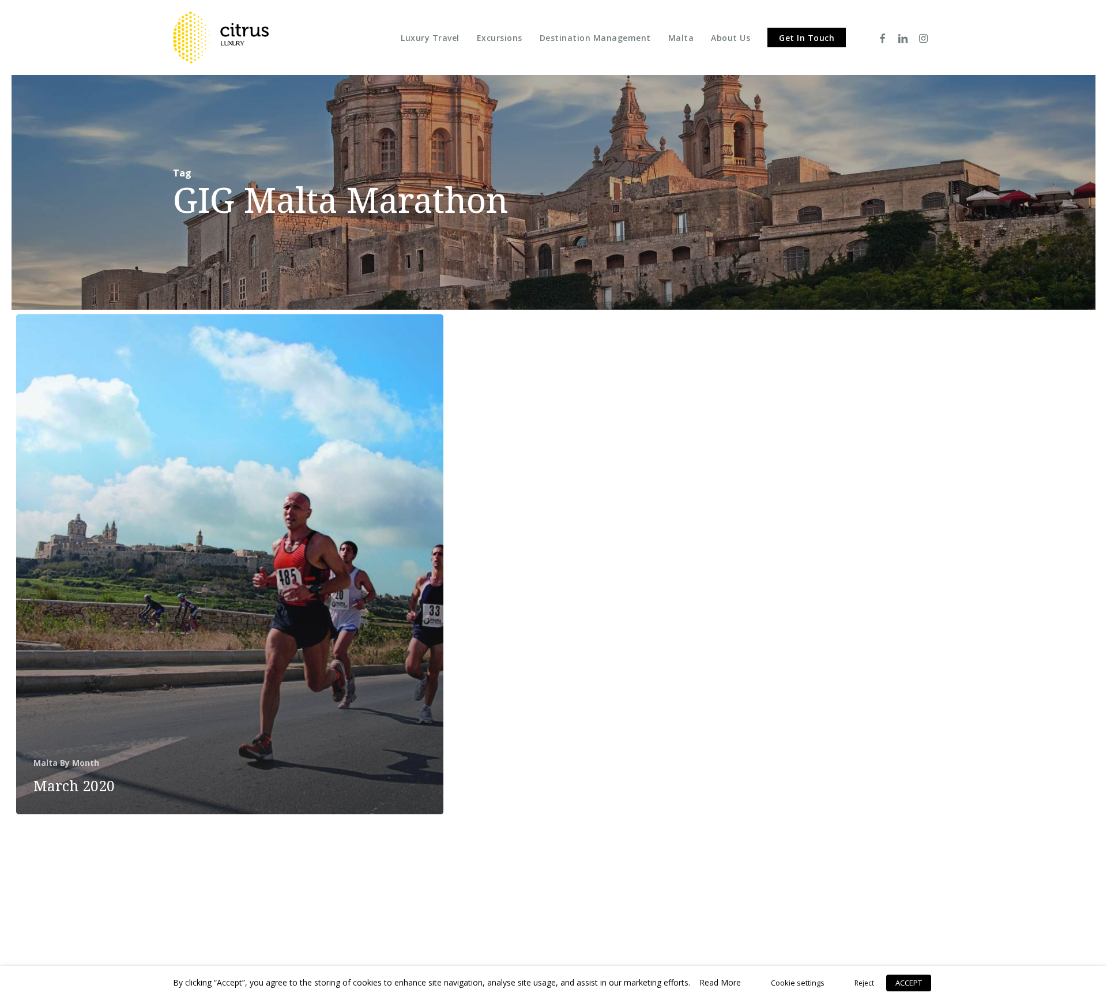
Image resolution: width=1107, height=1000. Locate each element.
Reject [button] (864, 983)
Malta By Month (66, 762)
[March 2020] (229, 564)
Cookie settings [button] (797, 983)
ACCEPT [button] (908, 983)
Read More (720, 982)
